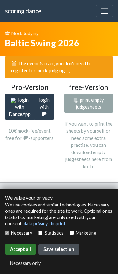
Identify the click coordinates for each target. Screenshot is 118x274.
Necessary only (25, 263)
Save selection (58, 249)
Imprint (58, 223)
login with (44, 103)
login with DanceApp (20, 107)
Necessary (21, 232)
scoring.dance (23, 11)
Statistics (54, 232)
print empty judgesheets (90, 103)
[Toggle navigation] (104, 11)
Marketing (86, 232)
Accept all (20, 249)
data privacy (36, 223)
